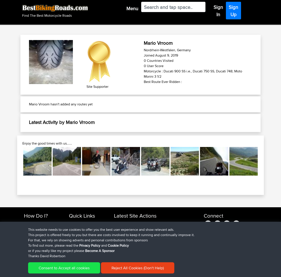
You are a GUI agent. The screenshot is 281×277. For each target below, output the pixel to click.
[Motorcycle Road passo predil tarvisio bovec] (67, 161)
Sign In (218, 11)
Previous (16, 161)
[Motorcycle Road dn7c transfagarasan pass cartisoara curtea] (214, 161)
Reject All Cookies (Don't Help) (138, 268)
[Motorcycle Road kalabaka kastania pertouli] (96, 161)
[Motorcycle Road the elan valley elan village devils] (155, 161)
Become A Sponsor (100, 250)
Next (264, 161)
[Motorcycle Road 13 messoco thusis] (243, 161)
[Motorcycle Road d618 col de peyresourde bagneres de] (37, 161)
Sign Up (233, 11)
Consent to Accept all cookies (64, 268)
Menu (132, 8)
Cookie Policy (118, 245)
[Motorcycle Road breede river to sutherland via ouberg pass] (185, 161)
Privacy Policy (89, 245)
